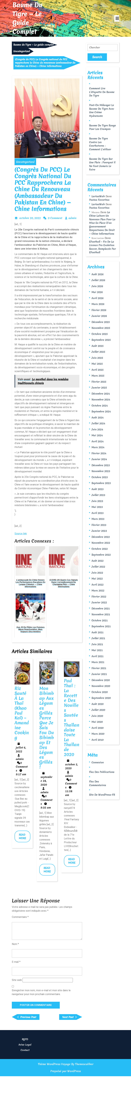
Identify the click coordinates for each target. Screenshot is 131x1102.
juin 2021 (97, 644)
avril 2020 (98, 728)
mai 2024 (97, 435)
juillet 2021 (98, 638)
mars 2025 (98, 375)
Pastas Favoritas (99, 199)
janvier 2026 (99, 316)
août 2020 (98, 704)
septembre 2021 (101, 626)
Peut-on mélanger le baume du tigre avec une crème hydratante (101, 110)
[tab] (116, 18)
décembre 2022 (101, 537)
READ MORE (24, 837)
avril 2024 (98, 441)
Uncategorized (21, 51)
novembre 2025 (101, 328)
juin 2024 (97, 429)
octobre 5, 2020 (71, 766)
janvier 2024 (99, 459)
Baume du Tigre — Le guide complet (27, 18)
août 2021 (98, 632)
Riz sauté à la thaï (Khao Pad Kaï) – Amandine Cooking (22, 713)
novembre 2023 (101, 471)
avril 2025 (98, 369)
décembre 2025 (101, 322)
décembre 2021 (101, 608)
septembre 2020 (101, 698)
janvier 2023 (99, 531)
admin (72, 218)
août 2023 (98, 489)
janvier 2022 (99, 602)
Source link (21, 533)
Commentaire (20, 916)
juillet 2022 (98, 566)
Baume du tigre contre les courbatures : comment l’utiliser (100, 144)
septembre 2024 (101, 411)
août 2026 (98, 274)
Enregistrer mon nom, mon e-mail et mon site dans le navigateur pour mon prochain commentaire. (41, 992)
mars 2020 (98, 733)
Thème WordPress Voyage (54, 1064)
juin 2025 (97, 358)
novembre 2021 (101, 614)
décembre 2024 (101, 393)
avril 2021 (98, 656)
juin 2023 (97, 501)
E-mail (16, 961)
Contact (25, 1050)
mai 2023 (97, 507)
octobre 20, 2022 (30, 218)
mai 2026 (97, 292)
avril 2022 (98, 584)
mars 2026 (98, 304)
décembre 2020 (101, 680)
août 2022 (98, 560)
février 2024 (99, 453)
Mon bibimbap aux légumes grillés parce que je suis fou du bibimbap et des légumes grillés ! (46, 727)
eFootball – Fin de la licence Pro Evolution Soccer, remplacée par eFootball (102, 247)
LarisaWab (98, 196)
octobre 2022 (100, 549)
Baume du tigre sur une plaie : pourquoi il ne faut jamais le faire (102, 164)
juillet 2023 (98, 495)
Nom (15, 944)
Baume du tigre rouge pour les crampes (102, 127)
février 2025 (99, 381)
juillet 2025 (98, 351)
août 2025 (98, 346)
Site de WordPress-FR (102, 794)
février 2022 (99, 596)
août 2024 (98, 417)
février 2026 (99, 310)
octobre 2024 (100, 405)
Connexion (98, 762)
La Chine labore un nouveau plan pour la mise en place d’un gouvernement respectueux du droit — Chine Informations (102, 222)
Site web (17, 980)
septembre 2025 (101, 340)
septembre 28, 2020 (46, 780)
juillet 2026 (98, 280)
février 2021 (99, 668)
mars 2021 (98, 662)
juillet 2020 (98, 710)
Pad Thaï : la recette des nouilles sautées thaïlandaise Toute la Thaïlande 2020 (71, 717)
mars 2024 (98, 447)
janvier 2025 (99, 387)
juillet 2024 (98, 423)
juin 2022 (97, 572)
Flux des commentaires (97, 783)
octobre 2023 (100, 477)
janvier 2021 (99, 674)
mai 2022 (97, 578)
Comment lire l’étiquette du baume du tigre (101, 92)
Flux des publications (101, 772)
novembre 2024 (101, 399)
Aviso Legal (25, 1044)
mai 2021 (97, 650)
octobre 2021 (100, 620)
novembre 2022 (101, 542)
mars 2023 (98, 519)
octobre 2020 (100, 692)
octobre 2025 (100, 334)
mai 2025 (97, 363)
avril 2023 (98, 513)
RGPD (25, 1039)
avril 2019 (98, 740)
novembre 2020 (101, 686)
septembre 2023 (101, 483)
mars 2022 (98, 590)
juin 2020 (97, 716)
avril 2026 (98, 298)
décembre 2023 (101, 465)
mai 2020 (97, 722)
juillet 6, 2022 (21, 749)
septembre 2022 (101, 554)
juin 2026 (97, 286)
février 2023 (99, 525)
